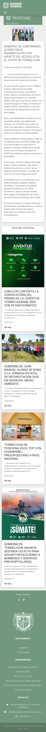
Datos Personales (23, 672)
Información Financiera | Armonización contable (23, 685)
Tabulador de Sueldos (23, 690)
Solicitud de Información (23, 676)
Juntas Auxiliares (23, 652)
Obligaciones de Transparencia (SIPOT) (23, 667)
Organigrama (23, 648)
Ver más (7, 327)
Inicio (8, 23)
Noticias (15, 23)
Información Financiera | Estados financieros (23, 681)
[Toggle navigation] (5, 12)
